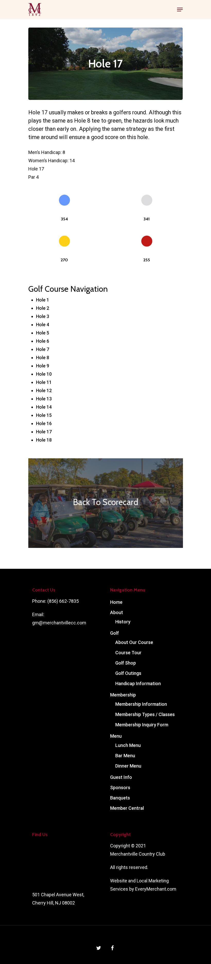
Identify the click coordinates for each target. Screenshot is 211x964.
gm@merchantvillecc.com (59, 622)
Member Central (127, 808)
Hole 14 (44, 407)
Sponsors (120, 787)
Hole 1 (42, 300)
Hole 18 (44, 440)
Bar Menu (125, 755)
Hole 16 (44, 423)
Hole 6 (42, 341)
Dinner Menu (128, 766)
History (122, 621)
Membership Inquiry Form (141, 724)
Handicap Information (138, 683)
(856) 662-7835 (63, 601)
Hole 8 (42, 357)
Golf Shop (125, 663)
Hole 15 (44, 415)
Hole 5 (42, 332)
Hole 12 (44, 390)
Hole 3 (42, 316)
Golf (114, 633)
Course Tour (128, 652)
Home (116, 602)
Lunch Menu (128, 745)
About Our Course (134, 642)
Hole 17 (44, 431)
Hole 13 (44, 398)
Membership (123, 695)
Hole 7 (42, 349)
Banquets (120, 798)
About (116, 612)
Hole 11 (44, 382)
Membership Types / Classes (145, 714)
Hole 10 (44, 374)
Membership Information (141, 704)
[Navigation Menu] (180, 9)
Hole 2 (42, 308)
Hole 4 (42, 324)
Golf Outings (128, 673)
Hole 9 (42, 365)
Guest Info (121, 777)
